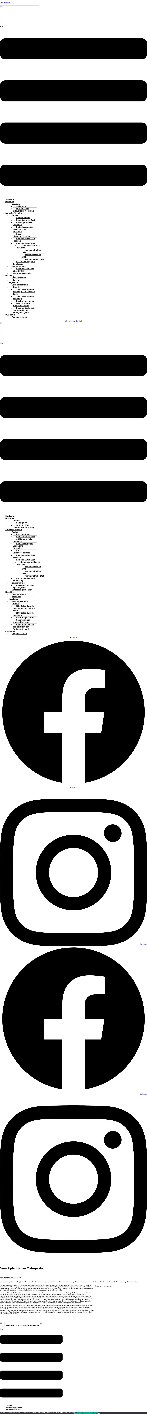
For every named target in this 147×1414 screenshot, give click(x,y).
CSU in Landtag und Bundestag (24, 263)
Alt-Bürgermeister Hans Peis (23, 223)
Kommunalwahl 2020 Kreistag (24, 240)
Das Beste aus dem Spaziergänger (23, 270)
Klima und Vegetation (15, 281)
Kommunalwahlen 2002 (31, 256)
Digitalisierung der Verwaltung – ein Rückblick (23, 229)
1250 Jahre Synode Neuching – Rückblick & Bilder (24, 291)
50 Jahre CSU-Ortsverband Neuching (23, 210)
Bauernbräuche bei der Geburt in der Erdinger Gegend (23, 310)
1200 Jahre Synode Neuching (23, 297)
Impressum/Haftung (13, 1409)
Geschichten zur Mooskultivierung (22, 304)
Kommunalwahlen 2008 (31, 251)
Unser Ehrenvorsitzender (21, 235)
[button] (73, 111)
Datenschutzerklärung (90, 1413)
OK (76, 1413)
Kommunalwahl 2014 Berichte (28, 246)
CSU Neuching (5, 3)
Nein (80, 1413)
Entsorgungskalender (22, 273)
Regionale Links (19, 317)
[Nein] (99, 1413)
